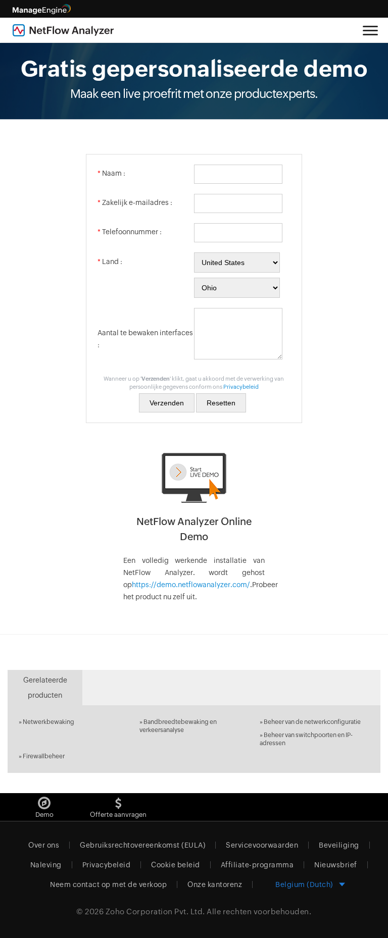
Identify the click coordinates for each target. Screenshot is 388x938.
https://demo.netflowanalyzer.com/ (191, 585)
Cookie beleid (175, 864)
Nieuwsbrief (335, 864)
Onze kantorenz (214, 884)
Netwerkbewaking (48, 721)
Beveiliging (339, 845)
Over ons (43, 845)
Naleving (46, 864)
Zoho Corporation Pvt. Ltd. (155, 911)
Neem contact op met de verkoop (108, 884)
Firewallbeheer (44, 756)
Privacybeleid (241, 387)
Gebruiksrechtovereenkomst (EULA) (142, 845)
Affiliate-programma (257, 864)
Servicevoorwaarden (262, 845)
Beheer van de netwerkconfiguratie (312, 721)
